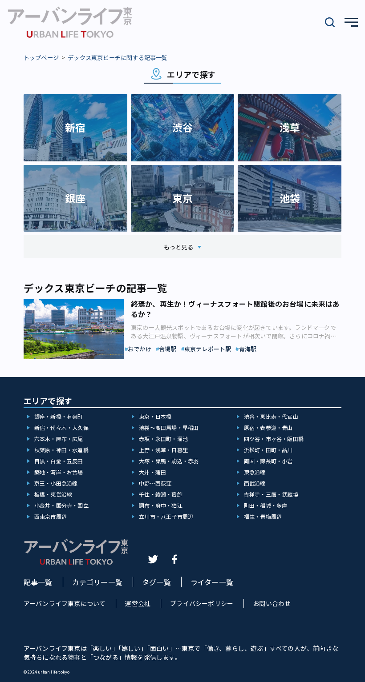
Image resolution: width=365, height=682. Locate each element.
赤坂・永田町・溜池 (163, 438)
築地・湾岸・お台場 (58, 472)
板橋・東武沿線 (53, 494)
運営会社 (137, 603)
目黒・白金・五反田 (58, 461)
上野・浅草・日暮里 (163, 449)
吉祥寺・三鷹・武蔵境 (271, 494)
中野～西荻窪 (155, 483)
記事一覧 (38, 582)
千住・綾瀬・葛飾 (160, 494)
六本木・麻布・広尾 (58, 438)
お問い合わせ (272, 603)
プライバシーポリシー (201, 603)
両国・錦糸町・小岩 (268, 461)
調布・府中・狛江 (160, 505)
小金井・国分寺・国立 (61, 505)
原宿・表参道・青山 (268, 427)
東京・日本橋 (155, 416)
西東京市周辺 (50, 516)
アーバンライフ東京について (65, 603)
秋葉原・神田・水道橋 (61, 449)
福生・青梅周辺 (263, 516)
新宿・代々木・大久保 (61, 427)
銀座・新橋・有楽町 (58, 416)
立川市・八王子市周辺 (166, 516)
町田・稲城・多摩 (266, 505)
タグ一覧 (156, 582)
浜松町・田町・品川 (268, 449)
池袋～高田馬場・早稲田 (169, 427)
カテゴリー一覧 (97, 582)
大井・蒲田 (152, 472)
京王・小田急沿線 (56, 483)
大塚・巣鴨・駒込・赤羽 (169, 461)
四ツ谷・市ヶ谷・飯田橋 (274, 438)
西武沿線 (255, 483)
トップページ (41, 57)
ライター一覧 (212, 582)
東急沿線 (255, 472)
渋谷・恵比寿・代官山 (271, 416)
